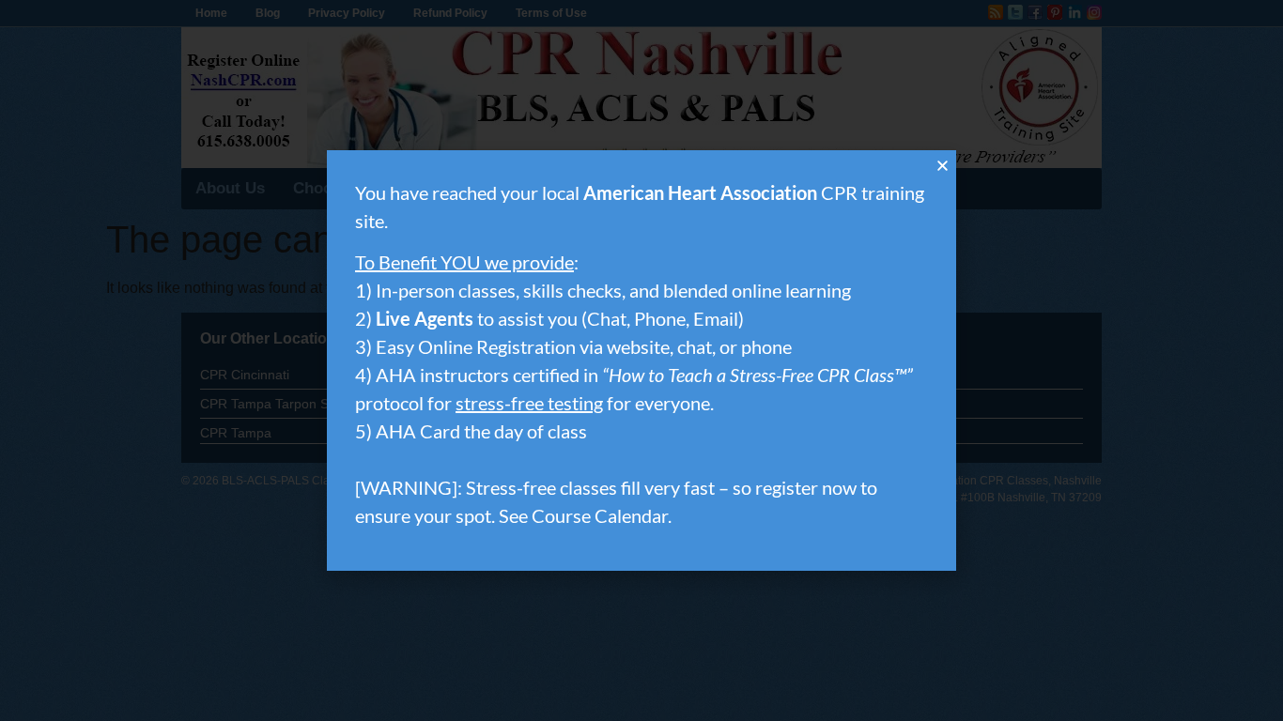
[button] (942, 166)
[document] (641, 360)
